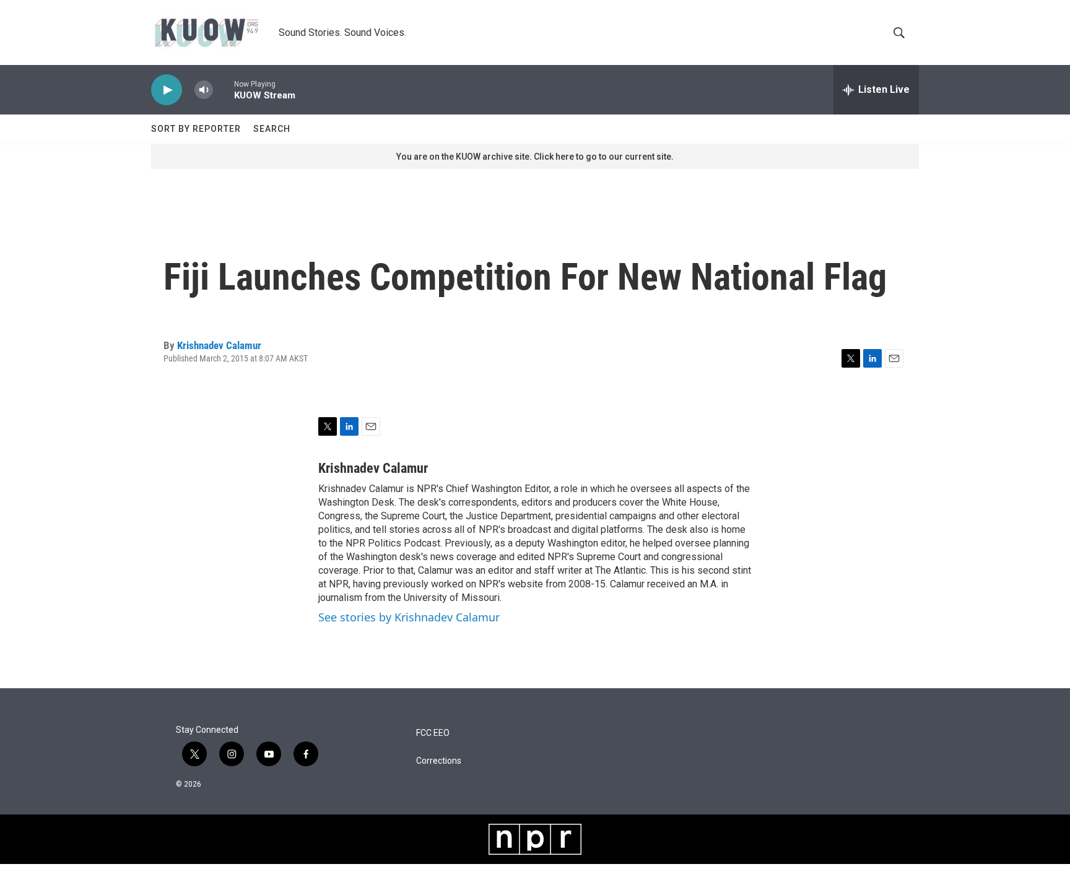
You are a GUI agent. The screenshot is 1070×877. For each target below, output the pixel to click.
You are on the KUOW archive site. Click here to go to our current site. (535, 157)
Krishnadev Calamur (219, 345)
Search (271, 129)
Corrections (438, 761)
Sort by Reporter (196, 129)
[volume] (203, 90)
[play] (166, 90)
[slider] (223, 89)
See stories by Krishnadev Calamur (409, 617)
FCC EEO (433, 733)
